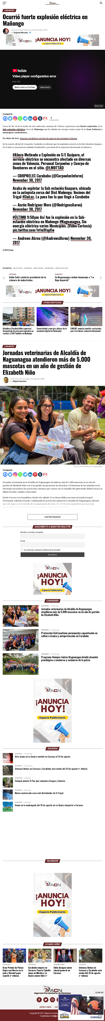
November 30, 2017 (27, 180)
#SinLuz (28, 197)
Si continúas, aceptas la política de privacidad (42, 550)
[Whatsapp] (20, 118)
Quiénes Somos (45, 1007)
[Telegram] (25, 118)
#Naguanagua (70, 221)
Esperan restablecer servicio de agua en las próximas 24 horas (48, 138)
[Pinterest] (35, 118)
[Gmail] (45, 118)
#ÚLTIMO (19, 217)
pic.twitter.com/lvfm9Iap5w (33, 230)
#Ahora (18, 155)
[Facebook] (5, 118)
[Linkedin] (30, 118)
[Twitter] (10, 118)
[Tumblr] (40, 118)
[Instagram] (15, 118)
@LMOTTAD (54, 167)
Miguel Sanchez (20, 381)
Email (22, 541)
